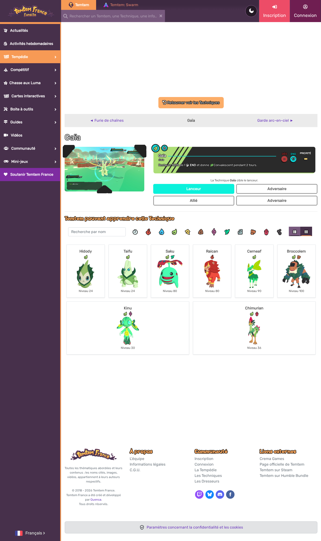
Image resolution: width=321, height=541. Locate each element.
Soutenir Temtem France (31, 174)
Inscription (204, 458)
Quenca (95, 499)
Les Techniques (208, 475)
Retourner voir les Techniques (192, 102)
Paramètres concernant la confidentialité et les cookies (195, 527)
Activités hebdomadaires (31, 43)
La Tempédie (206, 470)
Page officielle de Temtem (282, 464)
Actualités (18, 30)
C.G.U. (135, 470)
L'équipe (137, 458)
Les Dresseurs (207, 481)
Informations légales (147, 464)
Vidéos (16, 135)
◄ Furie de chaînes (107, 120)
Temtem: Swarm (124, 5)
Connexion (204, 464)
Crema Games (272, 458)
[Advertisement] (191, 62)
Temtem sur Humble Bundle (284, 475)
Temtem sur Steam (276, 470)
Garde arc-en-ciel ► (275, 120)
